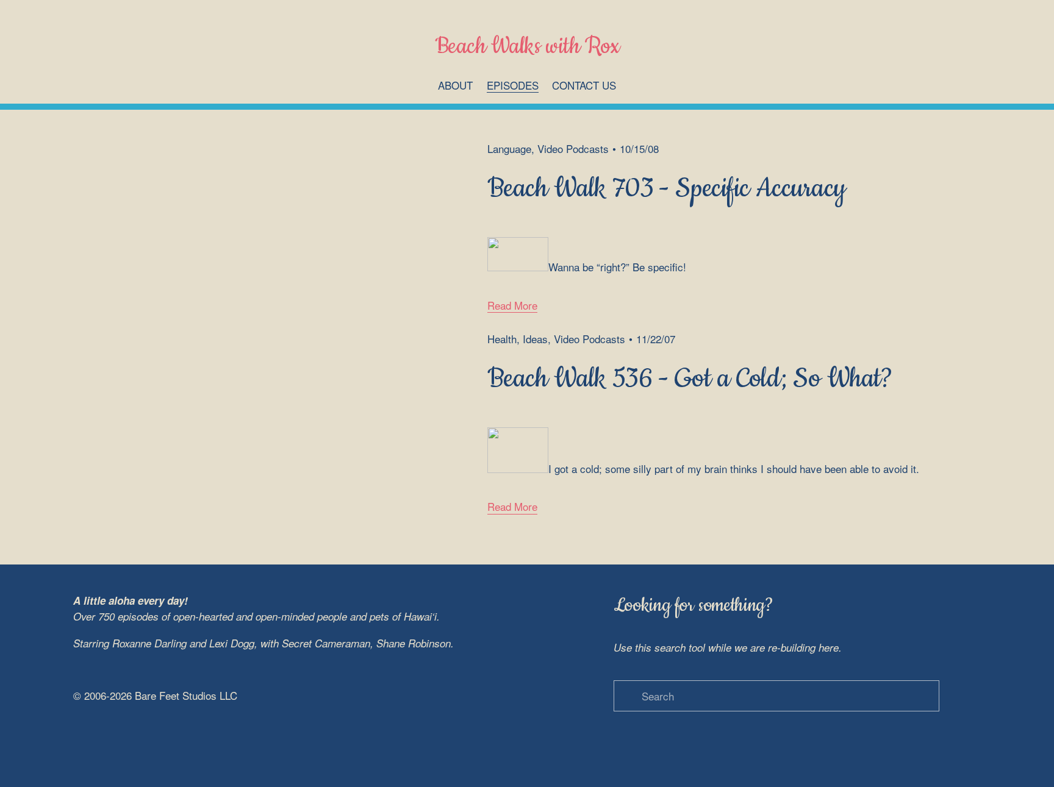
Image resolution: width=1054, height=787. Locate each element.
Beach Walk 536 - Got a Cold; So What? (690, 378)
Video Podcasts (573, 148)
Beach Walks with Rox (527, 46)
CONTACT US (584, 85)
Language (509, 148)
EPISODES (513, 85)
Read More (512, 305)
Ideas (535, 338)
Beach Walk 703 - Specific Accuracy (666, 188)
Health (502, 338)
